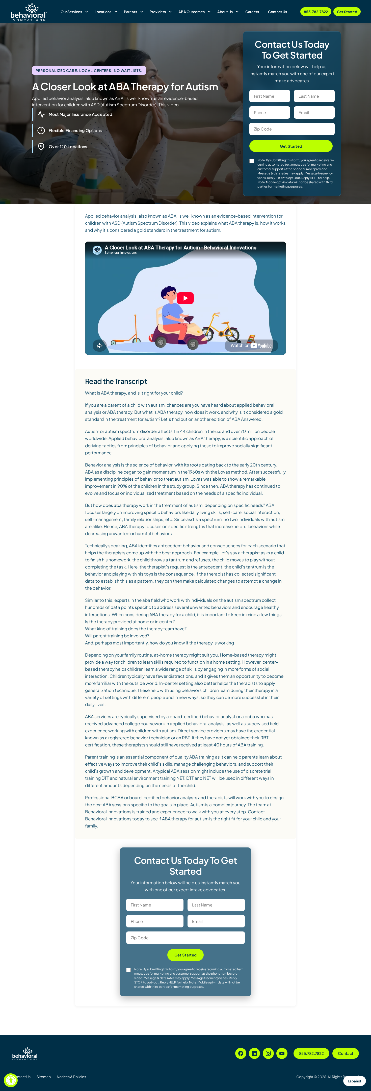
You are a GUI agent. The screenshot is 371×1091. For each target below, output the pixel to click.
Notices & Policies (71, 1076)
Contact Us (21, 1076)
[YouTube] (281, 1053)
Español (354, 1081)
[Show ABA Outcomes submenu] (209, 11)
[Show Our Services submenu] (86, 11)
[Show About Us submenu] (237, 11)
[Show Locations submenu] (115, 11)
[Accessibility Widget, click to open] (11, 1080)
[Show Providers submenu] (170, 11)
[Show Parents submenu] (141, 11)
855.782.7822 (316, 11)
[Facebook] (240, 1053)
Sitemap (44, 1076)
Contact (345, 1053)
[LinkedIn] (254, 1053)
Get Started (347, 11)
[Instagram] (268, 1053)
